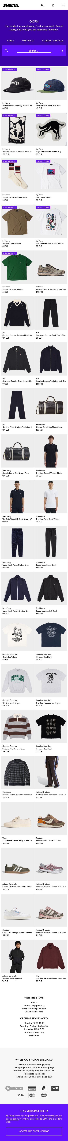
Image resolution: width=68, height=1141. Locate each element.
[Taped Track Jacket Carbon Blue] (17, 588)
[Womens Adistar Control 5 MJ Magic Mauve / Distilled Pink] (50, 864)
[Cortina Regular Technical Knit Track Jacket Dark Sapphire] (50, 359)
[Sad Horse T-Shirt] (50, 175)
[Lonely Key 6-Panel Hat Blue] (50, 83)
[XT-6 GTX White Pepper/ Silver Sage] (50, 267)
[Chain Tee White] (17, 634)
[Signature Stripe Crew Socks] (17, 175)
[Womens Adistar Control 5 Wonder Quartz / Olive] (50, 910)
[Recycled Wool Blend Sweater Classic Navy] (17, 772)
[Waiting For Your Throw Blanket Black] (17, 129)
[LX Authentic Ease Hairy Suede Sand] (17, 818)
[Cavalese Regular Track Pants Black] (50, 313)
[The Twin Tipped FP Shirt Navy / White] (17, 496)
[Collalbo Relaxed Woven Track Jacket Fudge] (50, 956)
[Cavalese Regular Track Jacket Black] (17, 359)
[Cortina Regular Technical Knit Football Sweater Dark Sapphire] (17, 313)
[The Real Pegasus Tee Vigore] (50, 680)
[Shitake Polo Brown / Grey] (17, 726)
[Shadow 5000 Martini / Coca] (50, 818)
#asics (10, 40)
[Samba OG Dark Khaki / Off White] (17, 864)
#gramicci (28, 40)
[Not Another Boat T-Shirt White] (50, 221)
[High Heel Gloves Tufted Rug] (50, 129)
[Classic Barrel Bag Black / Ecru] (50, 405)
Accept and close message (34, 1131)
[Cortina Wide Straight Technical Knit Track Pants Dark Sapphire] (17, 405)
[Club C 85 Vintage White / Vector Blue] (17, 910)
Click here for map (34, 1011)
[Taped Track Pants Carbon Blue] (17, 542)
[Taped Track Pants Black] (50, 542)
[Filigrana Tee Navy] (50, 634)
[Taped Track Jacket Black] (50, 588)
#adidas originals (52, 40)
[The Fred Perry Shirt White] (50, 496)
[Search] (61, 50)
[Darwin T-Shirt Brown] (17, 221)
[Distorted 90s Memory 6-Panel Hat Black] (17, 83)
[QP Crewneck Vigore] (17, 680)
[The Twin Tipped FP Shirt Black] (50, 451)
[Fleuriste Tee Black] (50, 726)
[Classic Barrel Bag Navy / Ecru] (17, 451)
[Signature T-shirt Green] (17, 267)
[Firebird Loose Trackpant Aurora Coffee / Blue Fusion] (50, 772)
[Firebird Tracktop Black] (17, 956)
